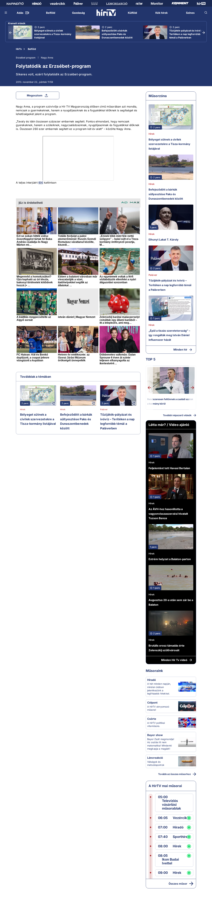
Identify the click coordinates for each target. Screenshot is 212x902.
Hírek (22, 409)
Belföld (32, 49)
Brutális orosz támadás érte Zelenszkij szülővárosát (167, 648)
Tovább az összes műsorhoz (174, 774)
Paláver (104, 409)
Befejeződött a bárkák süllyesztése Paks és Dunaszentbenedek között (117, 34)
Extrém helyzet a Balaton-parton (170, 559)
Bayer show (155, 735)
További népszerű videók (177, 415)
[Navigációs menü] (6, 12)
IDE (40, 182)
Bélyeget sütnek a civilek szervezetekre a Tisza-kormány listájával (52, 34)
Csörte (151, 718)
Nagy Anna (47, 57)
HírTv (19, 49)
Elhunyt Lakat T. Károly (164, 239)
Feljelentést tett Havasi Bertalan (169, 468)
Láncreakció (155, 757)
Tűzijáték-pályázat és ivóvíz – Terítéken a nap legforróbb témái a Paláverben (186, 34)
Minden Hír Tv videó (174, 660)
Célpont (152, 702)
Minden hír (180, 349)
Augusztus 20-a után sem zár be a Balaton (171, 602)
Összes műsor (178, 883)
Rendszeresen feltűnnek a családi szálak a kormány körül (170, 401)
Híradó (151, 680)
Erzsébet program (25, 57)
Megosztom (34, 95)
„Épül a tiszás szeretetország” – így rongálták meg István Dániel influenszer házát (169, 335)
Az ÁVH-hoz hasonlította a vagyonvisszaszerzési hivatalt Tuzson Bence (168, 513)
